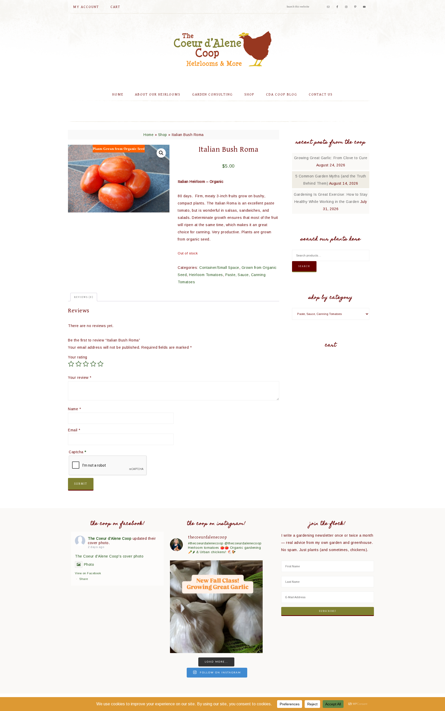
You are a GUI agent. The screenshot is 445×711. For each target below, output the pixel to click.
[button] (161, 153)
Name (74, 409)
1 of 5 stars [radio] (71, 364)
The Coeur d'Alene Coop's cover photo (109, 556)
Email (74, 430)
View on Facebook (88, 573)
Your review (79, 377)
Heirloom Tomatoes (206, 275)
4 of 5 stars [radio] (93, 364)
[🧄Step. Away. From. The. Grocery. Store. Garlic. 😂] (216, 606)
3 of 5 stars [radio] (86, 364)
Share (83, 578)
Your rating (77, 357)
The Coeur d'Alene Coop (222, 48)
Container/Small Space (219, 267)
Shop (162, 135)
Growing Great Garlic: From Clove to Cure (330, 158)
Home (148, 135)
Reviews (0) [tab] (83, 297)
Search (304, 266)
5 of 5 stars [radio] (100, 364)
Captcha (77, 452)
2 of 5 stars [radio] (78, 364)
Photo (89, 564)
